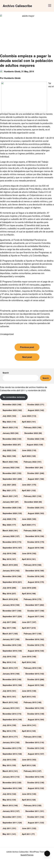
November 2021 (9, 473)
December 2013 (32, 742)
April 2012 (26, 799)
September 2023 (10, 410)
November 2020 (9, 507)
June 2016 (26, 656)
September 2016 (10, 650)
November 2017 (9, 610)
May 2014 (7, 731)
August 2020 (33, 513)
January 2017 (9, 639)
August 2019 (33, 547)
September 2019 (10, 547)
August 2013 (33, 754)
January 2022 (9, 467)
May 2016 (7, 662)
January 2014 (9, 742)
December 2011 (32, 811)
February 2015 (30, 702)
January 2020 (9, 536)
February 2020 (30, 530)
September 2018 (10, 582)
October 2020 (33, 507)
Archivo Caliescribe (17, 6)
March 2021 (8, 496)
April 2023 (26, 421)
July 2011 (7, 828)
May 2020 (7, 524)
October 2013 (33, 748)
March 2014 (8, 736)
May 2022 (7, 456)
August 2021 (33, 479)
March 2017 (8, 633)
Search (6, 372)
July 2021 (7, 484)
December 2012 (32, 776)
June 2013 (26, 759)
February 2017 (30, 633)
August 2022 (32, 444)
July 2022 (7, 450)
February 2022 (30, 461)
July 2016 (7, 656)
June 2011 (26, 828)
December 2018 (32, 570)
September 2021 (10, 479)
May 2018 (7, 593)
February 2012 (30, 805)
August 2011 (33, 822)
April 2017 (26, 628)
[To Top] (47, 853)
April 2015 (26, 696)
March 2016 (8, 668)
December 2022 (31, 433)
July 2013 (7, 759)
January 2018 (9, 605)
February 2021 (30, 496)
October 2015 (33, 679)
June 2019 (26, 553)
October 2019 (33, 542)
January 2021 (9, 502)
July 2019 (7, 553)
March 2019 (8, 565)
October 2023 (33, 404)
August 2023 (33, 410)
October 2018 (33, 576)
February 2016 (30, 668)
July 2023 (7, 416)
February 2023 (30, 427)
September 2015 (10, 685)
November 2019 (9, 542)
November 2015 (9, 679)
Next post (27, 356)
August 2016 (33, 650)
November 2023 (9, 404)
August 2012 (33, 788)
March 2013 (8, 771)
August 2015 (33, 685)
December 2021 (32, 467)
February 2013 (30, 771)
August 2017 (33, 616)
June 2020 (26, 519)
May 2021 (7, 490)
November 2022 (9, 439)
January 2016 (9, 673)
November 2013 (9, 748)
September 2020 (10, 513)
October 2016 (33, 645)
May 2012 (7, 799)
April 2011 (26, 834)
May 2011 (7, 834)
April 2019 (26, 559)
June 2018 (26, 587)
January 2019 (9, 570)
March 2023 (8, 427)
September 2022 (10, 444)
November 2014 (9, 713)
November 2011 (9, 817)
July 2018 (7, 587)
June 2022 (26, 450)
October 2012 (33, 782)
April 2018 (26, 593)
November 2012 (9, 782)
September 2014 (10, 719)
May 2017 (7, 628)
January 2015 (9, 708)
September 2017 (10, 616)
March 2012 (8, 805)
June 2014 (26, 725)
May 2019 (7, 559)
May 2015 (7, 696)
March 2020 (8, 530)
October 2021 (33, 473)
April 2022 (26, 456)
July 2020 (7, 519)
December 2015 (32, 673)
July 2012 (7, 794)
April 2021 (26, 490)
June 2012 (26, 794)
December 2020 (31, 502)
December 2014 (32, 708)
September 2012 (10, 788)
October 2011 (33, 817)
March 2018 (8, 599)
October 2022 (33, 439)
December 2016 (32, 639)
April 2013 (26, 765)
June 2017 (26, 622)
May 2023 (7, 421)
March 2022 (8, 461)
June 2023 (26, 416)
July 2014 (7, 725)
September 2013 (10, 754)
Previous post (27, 347)
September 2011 (10, 822)
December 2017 (32, 605)
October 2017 (33, 610)
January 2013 (9, 776)
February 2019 (30, 565)
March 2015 (8, 702)
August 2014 (33, 719)
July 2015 (7, 691)
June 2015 (26, 691)
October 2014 (33, 713)
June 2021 (26, 484)
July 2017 (7, 622)
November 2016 (9, 645)
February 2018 (30, 599)
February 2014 (30, 736)
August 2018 (33, 582)
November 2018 (9, 576)
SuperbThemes (27, 855)
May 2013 (7, 765)
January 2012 (9, 811)
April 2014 (26, 731)
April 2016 (26, 662)
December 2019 (32, 536)
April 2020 (26, 524)
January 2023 (9, 433)
